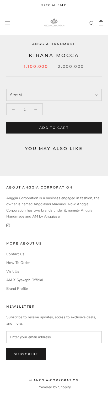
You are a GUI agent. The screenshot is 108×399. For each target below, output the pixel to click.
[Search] (91, 23)
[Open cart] (101, 22)
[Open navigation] (7, 23)
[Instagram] (8, 225)
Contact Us (15, 254)
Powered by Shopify (54, 387)
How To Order (18, 262)
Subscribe (26, 354)
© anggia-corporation (54, 380)
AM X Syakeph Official (24, 280)
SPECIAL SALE (54, 5)
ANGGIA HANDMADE (54, 44)
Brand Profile (17, 288)
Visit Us (12, 271)
